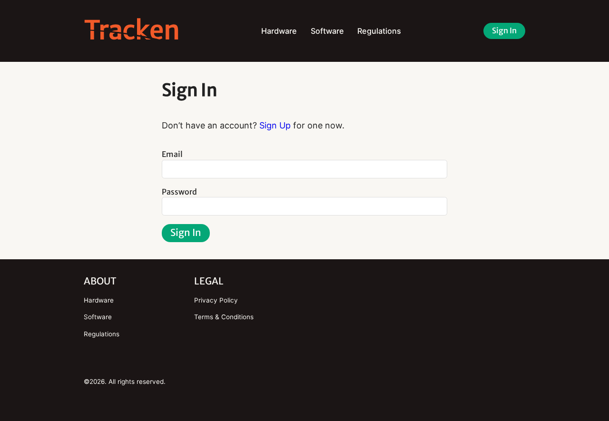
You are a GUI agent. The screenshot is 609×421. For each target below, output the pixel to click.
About (100, 281)
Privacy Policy (216, 300)
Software (327, 31)
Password (179, 191)
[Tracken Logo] (131, 31)
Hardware (279, 31)
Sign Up (275, 125)
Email (172, 154)
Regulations (379, 31)
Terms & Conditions (224, 317)
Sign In (504, 30)
